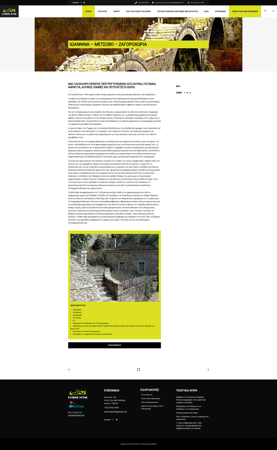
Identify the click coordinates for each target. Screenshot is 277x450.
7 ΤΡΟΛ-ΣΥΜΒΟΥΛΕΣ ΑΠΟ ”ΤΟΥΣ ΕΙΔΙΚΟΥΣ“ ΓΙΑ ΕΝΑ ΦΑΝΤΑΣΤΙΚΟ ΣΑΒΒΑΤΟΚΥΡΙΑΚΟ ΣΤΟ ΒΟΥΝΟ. (189, 426)
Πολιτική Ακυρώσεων (149, 402)
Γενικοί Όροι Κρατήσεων (150, 398)
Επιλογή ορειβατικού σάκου (187, 413)
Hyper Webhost (152, 444)
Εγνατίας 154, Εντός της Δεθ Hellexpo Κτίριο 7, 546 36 (115, 400)
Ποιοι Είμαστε (146, 395)
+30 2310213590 (111, 407)
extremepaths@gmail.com (115, 412)
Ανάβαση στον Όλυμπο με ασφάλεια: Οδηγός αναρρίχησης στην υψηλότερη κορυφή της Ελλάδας (191, 400)
